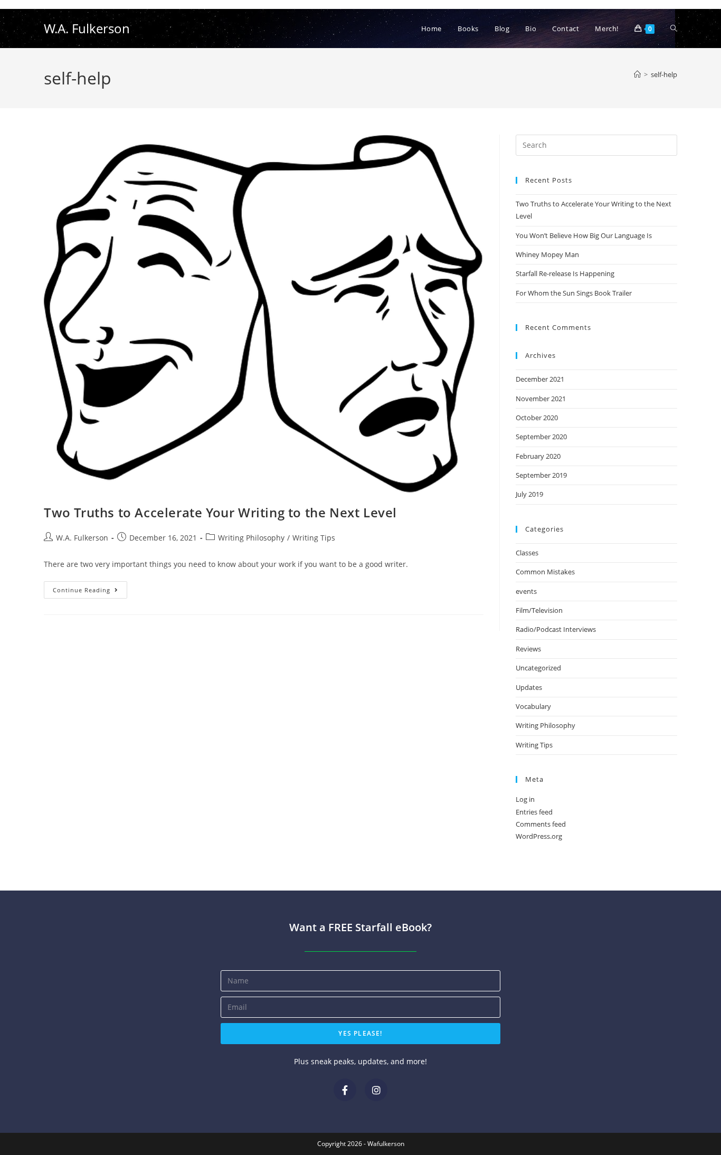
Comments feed (541, 824)
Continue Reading (90, 587)
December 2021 (540, 379)
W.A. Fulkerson (87, 28)
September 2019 (541, 475)
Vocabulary (533, 706)
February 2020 (538, 456)
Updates (529, 687)
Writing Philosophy (251, 538)
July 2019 (529, 494)
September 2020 (541, 436)
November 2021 (541, 398)
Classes (527, 552)
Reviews (528, 649)
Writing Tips (313, 538)
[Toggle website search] (673, 28)
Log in (525, 799)
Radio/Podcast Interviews (556, 629)
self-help (664, 74)
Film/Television (539, 610)
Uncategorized (538, 668)
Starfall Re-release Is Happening (565, 273)
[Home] (637, 74)
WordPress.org (539, 836)
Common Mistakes (545, 571)
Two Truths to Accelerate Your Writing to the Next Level (220, 512)
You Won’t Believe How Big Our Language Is (584, 235)
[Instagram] (376, 1089)
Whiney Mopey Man (547, 254)
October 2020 (537, 417)
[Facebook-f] (345, 1089)
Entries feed (534, 812)
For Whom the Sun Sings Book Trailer (574, 293)
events (526, 591)
